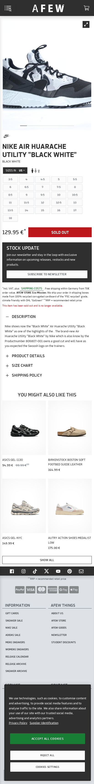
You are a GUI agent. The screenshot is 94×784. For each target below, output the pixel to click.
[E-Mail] (81, 571)
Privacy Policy (18, 723)
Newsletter (59, 635)
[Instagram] (23, 571)
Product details (28, 355)
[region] (47, 732)
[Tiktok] (35, 571)
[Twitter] (47, 571)
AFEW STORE (48, 8)
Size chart (22, 365)
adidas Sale (12, 635)
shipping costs (31, 288)
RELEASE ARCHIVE (15, 664)
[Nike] (6, 136)
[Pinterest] (70, 571)
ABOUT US (57, 613)
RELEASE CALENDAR (17, 656)
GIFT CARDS (12, 613)
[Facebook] (12, 571)
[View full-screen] (86, 24)
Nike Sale (11, 627)
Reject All (47, 755)
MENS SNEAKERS (15, 642)
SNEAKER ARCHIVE (16, 671)
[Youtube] (58, 571)
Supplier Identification (44, 723)
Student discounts (63, 642)
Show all (47, 560)
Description (23, 316)
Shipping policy (26, 375)
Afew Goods (58, 627)
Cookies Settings (47, 766)
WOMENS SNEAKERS (17, 649)
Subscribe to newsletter (47, 274)
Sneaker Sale (14, 620)
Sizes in (14, 170)
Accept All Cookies (47, 738)
